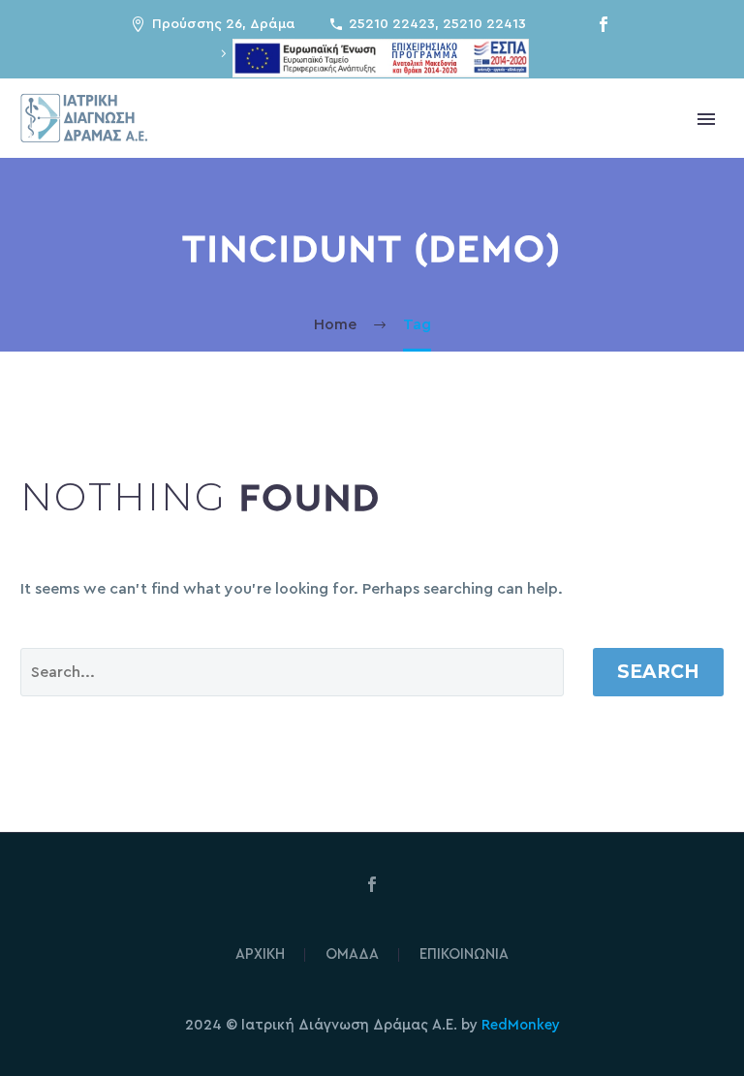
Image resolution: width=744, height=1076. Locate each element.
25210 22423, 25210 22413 (437, 24)
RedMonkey (520, 1025)
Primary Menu (706, 119)
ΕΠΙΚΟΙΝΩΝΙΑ (464, 955)
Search (658, 672)
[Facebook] (603, 24)
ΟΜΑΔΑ (352, 955)
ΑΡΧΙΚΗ (260, 955)
